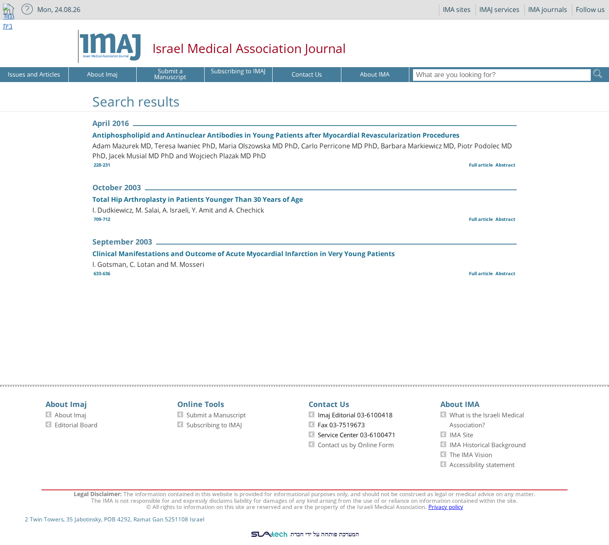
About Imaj (70, 414)
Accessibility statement (482, 464)
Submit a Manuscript (216, 414)
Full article (481, 165)
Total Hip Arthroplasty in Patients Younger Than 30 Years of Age (197, 199)
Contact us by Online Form (356, 444)
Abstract (505, 165)
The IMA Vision (471, 454)
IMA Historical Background (488, 444)
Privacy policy (445, 506)
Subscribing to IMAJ (214, 424)
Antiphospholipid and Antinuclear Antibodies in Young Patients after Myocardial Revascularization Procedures (275, 135)
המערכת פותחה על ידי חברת (324, 534)
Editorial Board (76, 424)
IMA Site (461, 434)
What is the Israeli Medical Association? (487, 419)
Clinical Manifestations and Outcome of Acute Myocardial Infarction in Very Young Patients (243, 253)
